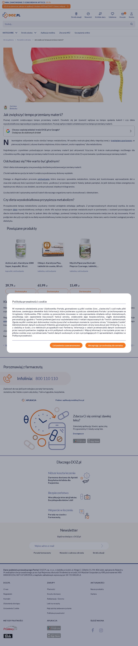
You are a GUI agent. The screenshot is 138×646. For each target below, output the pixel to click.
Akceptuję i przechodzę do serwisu (105, 345)
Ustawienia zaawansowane (66, 345)
